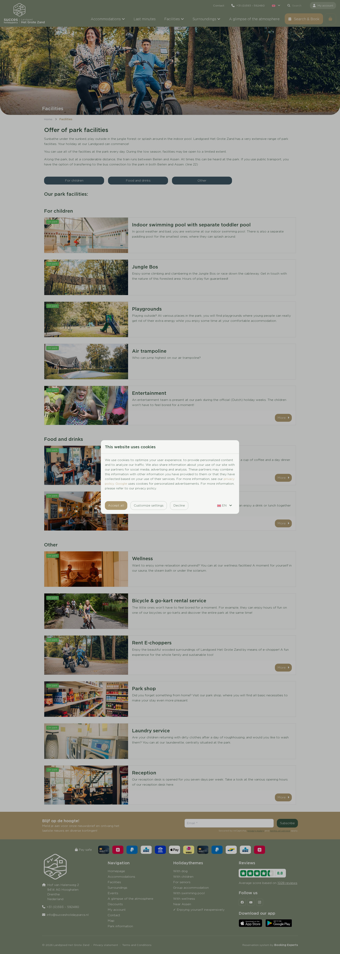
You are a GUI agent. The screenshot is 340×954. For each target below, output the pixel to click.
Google (121, 483)
